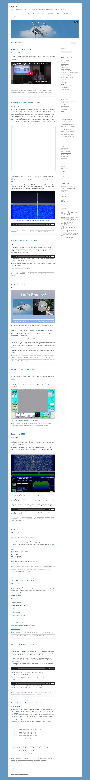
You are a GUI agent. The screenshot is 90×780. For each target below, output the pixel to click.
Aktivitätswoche (43, 758)
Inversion (45, 357)
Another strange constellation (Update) (19, 609)
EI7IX (46, 692)
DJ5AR (14, 6)
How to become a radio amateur (68, 188)
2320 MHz (49, 89)
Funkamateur (21, 92)
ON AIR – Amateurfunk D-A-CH (67, 191)
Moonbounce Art (64, 107)
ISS (25, 423)
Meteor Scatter (25, 692)
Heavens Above (64, 148)
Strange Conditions (15, 612)
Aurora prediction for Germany (67, 186)
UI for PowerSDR (64, 175)
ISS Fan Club (63, 149)
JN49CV (22, 694)
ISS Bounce (30, 355)
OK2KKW (63, 80)
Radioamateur (49, 518)
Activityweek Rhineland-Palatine (68, 121)
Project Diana (64, 109)
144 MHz (36, 632)
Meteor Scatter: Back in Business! (23, 644)
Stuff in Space (64, 158)
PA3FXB (65, 234)
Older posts (14, 769)
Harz (31, 273)
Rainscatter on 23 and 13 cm (17, 598)
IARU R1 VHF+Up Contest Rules (67, 131)
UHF (32, 94)
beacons (34, 90)
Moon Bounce (40, 566)
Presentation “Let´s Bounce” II (21, 284)
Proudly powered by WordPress (21, 774)
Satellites (30, 517)
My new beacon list (15, 629)
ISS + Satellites (41, 13)
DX (44, 692)
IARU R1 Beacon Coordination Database (69, 72)
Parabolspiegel (26, 94)
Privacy (12, 774)
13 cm (42, 89)
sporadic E (47, 359)
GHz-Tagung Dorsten (65, 69)
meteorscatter (21, 359)
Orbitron (63, 171)
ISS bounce (40, 92)
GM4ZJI (18, 694)
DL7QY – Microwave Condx (66, 65)
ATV (45, 423)
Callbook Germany (65, 64)
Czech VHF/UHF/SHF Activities (67, 124)
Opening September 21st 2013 (18, 615)
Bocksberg (29, 249)
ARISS (23, 423)
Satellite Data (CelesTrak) (66, 153)
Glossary (66, 13)
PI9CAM (63, 236)
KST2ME (63, 169)
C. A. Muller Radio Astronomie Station (69, 101)
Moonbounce (51, 13)
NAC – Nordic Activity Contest (67, 134)
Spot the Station (64, 156)
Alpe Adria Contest (22, 90)
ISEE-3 (27, 517)
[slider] (52, 224)
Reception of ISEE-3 (18, 434)
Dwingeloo (13, 92)
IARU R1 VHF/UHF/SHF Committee (68, 75)
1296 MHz (38, 89)
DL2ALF (47, 90)
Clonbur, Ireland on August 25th (43, 325)
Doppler (50, 90)
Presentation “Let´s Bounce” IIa (22, 49)
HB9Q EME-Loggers (65, 106)
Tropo (51, 273)
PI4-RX (62, 173)
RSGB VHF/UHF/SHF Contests (67, 136)
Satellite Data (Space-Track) (66, 154)
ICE (27, 518)
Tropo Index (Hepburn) (66, 91)
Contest (23, 230)
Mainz (50, 92)
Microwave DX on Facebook (67, 77)
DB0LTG (38, 90)
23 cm (45, 89)
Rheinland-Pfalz (33, 359)
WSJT (62, 178)
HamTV (62, 226)
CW (67, 222)
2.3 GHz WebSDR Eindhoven (67, 60)
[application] (33, 224)
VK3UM (62, 111)
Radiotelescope (68, 236)
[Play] (13, 224)
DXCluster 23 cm (64, 67)
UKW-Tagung (36, 94)
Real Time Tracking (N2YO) (66, 151)
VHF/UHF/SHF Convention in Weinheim (34, 330)
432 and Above (64, 99)
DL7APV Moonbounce (65, 102)
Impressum (13, 16)
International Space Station (32, 92)
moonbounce (19, 94)
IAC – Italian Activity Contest (67, 129)
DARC (21, 357)
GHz (25, 92)
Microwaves (13, 94)
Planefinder (63, 85)
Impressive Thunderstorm (16, 602)
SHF (30, 94)
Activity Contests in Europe (66, 119)
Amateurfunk (29, 90)
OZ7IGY (62, 84)
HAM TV (19, 425)
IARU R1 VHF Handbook (66, 74)
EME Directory (64, 104)
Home (12, 13)
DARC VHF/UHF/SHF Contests (67, 126)
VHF (40, 94)
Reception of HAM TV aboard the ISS (24, 369)
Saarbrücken (39, 359)
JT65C (75, 230)
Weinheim (44, 94)
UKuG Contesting (64, 138)
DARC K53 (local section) (66, 201)
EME (17, 92)
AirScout (16, 90)
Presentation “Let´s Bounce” (21, 529)
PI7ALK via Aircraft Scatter (17, 622)
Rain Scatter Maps (65, 87)
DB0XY (17, 273)
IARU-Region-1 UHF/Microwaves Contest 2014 (27, 103)
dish (41, 90)
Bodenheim (13, 357)
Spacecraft (13, 520)
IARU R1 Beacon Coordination (67, 70)
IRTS (62, 203)
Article (23, 632)
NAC (62, 234)
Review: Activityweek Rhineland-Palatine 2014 (27, 703)
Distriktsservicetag (29, 333)
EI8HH (23, 13)
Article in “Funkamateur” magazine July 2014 (27, 580)
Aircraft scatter (40, 230)
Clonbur (18, 357)
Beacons (59, 13)
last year (16, 713)
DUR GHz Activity (64, 127)
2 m (39, 632)
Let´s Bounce (46, 92)
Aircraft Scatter (31, 13)
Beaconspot (63, 62)
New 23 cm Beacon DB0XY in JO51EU (24, 240)
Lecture (29, 89)
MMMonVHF (64, 79)
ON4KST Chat (64, 82)
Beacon (65, 220)
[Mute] (49, 224)
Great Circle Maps (64, 168)
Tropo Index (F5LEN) (65, 89)
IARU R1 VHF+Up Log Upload (67, 133)
